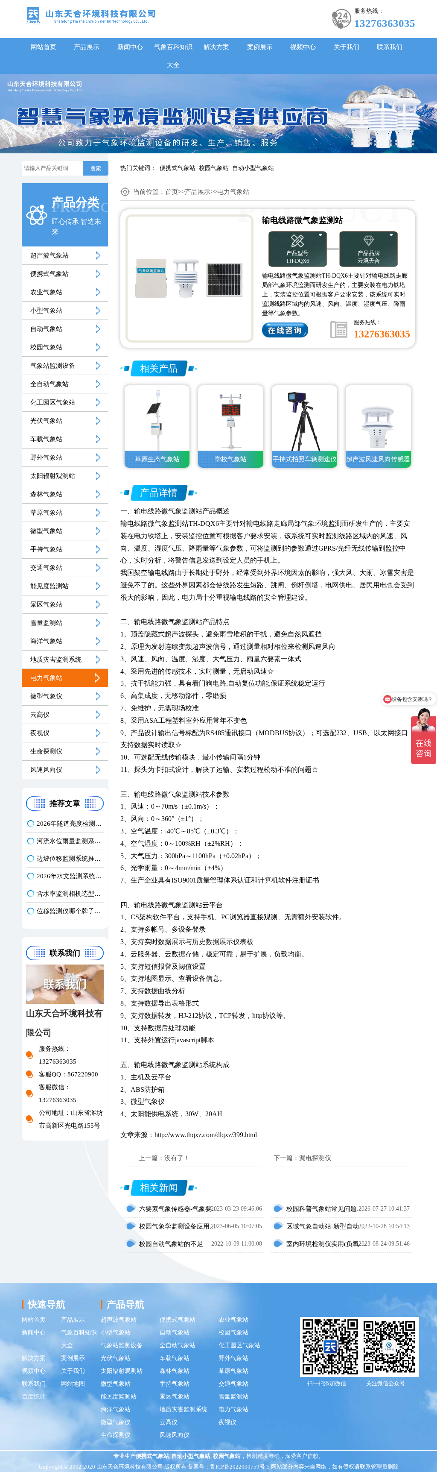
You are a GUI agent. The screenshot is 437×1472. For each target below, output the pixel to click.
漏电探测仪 (315, 1158)
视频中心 (303, 47)
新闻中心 (130, 47)
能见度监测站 (49, 586)
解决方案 (216, 47)
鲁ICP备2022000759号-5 (240, 1466)
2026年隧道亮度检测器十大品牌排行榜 (70, 823)
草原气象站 (46, 512)
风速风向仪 (46, 769)
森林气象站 (46, 494)
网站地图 (73, 1384)
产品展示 (86, 47)
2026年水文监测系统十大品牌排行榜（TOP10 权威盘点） (70, 876)
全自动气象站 (49, 384)
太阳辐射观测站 (52, 475)
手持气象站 (46, 549)
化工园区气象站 (52, 402)
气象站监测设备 (52, 365)
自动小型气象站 (253, 168)
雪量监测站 (46, 622)
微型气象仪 (46, 696)
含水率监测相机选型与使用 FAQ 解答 (70, 893)
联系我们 (389, 47)
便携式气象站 (177, 168)
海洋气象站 (46, 641)
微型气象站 (46, 531)
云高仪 (40, 714)
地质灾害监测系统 (56, 659)
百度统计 (34, 1396)
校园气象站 (214, 168)
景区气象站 (46, 604)
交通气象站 (46, 567)
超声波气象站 (49, 255)
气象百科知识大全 (173, 56)
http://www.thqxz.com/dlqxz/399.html (205, 1134)
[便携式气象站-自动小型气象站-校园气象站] (91, 15)
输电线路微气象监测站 (168, 511)
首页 (171, 191)
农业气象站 (46, 292)
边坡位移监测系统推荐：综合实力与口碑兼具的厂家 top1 (70, 858)
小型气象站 (46, 310)
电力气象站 (46, 677)
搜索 (95, 168)
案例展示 (260, 47)
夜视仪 (40, 733)
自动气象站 (46, 328)
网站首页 (43, 47)
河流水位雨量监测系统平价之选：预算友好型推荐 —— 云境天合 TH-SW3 (70, 841)
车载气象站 (46, 439)
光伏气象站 (46, 420)
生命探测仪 (46, 751)
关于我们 (346, 47)
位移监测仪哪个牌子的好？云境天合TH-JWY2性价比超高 (70, 911)
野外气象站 (46, 457)
